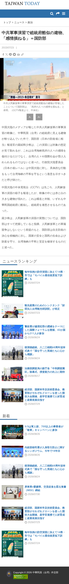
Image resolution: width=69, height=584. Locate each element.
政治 (30, 22)
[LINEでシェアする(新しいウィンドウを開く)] (10, 54)
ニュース (19, 22)
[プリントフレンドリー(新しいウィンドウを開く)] (18, 54)
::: (4, 1)
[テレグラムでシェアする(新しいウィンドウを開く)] (14, 54)
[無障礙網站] (20, 576)
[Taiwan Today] (21, 4)
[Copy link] (22, 54)
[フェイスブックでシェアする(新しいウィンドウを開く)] (3, 54)
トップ (7, 22)
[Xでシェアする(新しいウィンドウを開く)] (6, 54)
